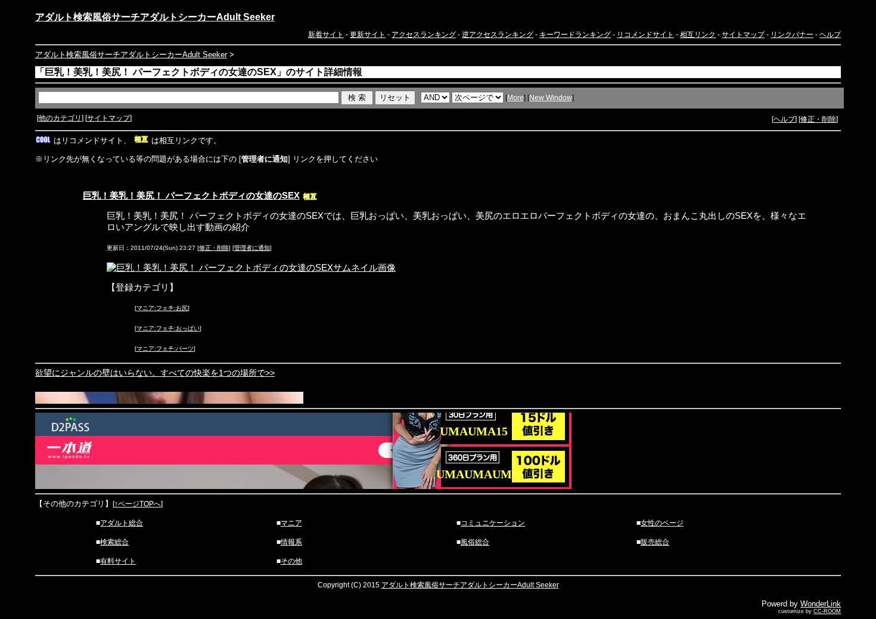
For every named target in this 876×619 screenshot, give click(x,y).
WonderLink (820, 603)
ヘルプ (830, 34)
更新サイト (368, 34)
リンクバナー (792, 34)
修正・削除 (818, 119)
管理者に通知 (252, 247)
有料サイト (118, 561)
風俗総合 (475, 542)
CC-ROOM (827, 611)
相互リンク (698, 34)
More (515, 98)
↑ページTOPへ (137, 504)
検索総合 (114, 542)
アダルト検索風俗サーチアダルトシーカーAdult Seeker (155, 17)
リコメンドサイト (645, 34)
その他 (291, 561)
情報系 (291, 542)
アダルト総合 (121, 523)
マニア (291, 523)
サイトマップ (743, 34)
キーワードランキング (575, 34)
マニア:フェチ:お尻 (162, 308)
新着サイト (326, 34)
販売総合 (655, 542)
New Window (550, 98)
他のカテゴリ (60, 118)
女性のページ (662, 523)
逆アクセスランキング (497, 34)
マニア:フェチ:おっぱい (168, 328)
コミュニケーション (493, 523)
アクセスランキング (424, 34)
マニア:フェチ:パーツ (165, 348)
